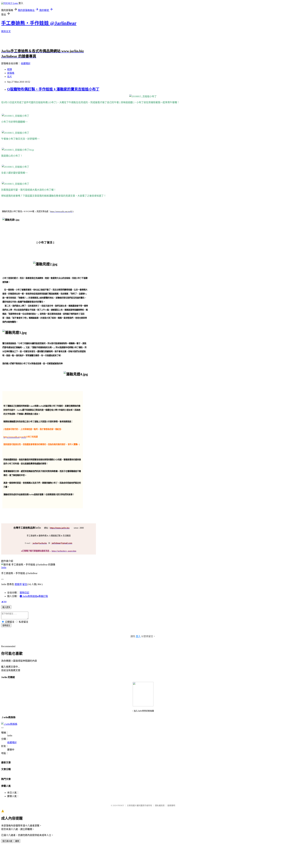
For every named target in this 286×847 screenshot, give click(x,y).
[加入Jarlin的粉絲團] (143, 705)
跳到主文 (6, 31)
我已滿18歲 (7, 841)
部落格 (10, 73)
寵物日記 (24, 592)
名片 (9, 76)
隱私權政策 (160, 805)
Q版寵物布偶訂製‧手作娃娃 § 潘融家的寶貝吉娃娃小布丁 (53, 89)
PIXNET (120, 805)
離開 (17, 841)
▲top (4, 601)
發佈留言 (6, 625)
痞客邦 (18, 584)
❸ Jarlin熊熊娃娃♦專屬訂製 (34, 596)
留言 (24, 584)
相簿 (9, 69)
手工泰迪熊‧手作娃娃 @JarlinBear (38, 23)
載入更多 (6, 607)
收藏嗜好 (25, 63)
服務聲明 (171, 805)
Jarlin (3, 567)
